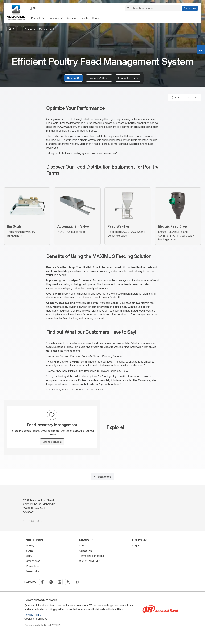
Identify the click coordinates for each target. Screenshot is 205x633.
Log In (136, 545)
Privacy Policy (32, 614)
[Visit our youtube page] (77, 582)
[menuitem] (38, 18)
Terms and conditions (91, 555)
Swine (29, 550)
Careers (83, 545)
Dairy (29, 555)
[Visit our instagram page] (51, 582)
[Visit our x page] (68, 582)
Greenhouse (33, 561)
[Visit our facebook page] (42, 582)
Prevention (32, 566)
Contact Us (85, 550)
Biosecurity (32, 571)
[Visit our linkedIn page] (60, 582)
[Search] (128, 8)
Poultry (30, 545)
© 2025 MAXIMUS (90, 561)
